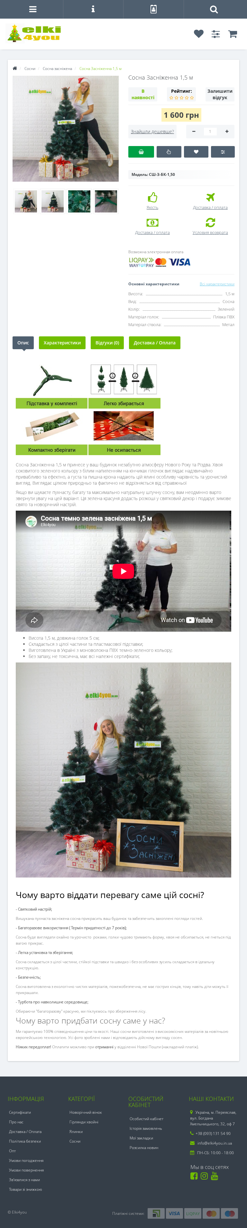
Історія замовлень (146, 1128)
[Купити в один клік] (169, 152)
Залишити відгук (220, 94)
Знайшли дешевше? (152, 131)
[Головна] (15, 68)
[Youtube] (215, 1177)
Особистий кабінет (146, 1118)
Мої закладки (141, 1138)
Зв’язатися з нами (24, 1179)
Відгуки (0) (107, 343)
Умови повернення (26, 1170)
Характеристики (62, 343)
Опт (12, 1151)
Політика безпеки (25, 1141)
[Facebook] (195, 1177)
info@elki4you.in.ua (214, 1143)
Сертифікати (20, 1112)
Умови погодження (26, 1160)
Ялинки (76, 1131)
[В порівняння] (222, 152)
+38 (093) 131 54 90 (213, 1133)
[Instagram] (205, 1177)
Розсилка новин (144, 1147)
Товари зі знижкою (25, 1189)
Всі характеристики (217, 284)
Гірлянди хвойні (83, 1122)
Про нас (16, 1122)
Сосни (74, 1141)
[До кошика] (141, 152)
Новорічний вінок (85, 1112)
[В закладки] (196, 152)
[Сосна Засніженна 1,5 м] (66, 129)
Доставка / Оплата (155, 343)
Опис (23, 343)
